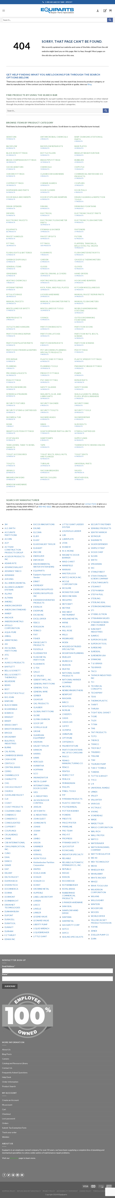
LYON (64, 543)
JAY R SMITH (39, 811)
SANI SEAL (67, 906)
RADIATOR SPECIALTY (72, 854)
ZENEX (94, 931)
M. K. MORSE (68, 551)
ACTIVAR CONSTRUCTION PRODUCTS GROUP (14, 550)
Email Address (8, 966)
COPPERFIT (10, 826)
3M (6, 524)
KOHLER (37, 877)
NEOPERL (66, 686)
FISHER (36, 638)
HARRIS (37, 753)
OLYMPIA (66, 730)
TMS (93, 728)
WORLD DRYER (98, 916)
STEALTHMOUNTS (99, 582)
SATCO (65, 929)
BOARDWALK (11, 709)
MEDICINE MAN (69, 596)
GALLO (36, 672)
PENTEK (66, 771)
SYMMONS (96, 659)
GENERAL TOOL (40, 687)
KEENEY (37, 850)
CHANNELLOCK (12, 775)
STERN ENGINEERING (101, 606)
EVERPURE (38, 610)
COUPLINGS (10, 830)
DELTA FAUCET (12, 877)
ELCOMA (37, 532)
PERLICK (66, 779)
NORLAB (66, 710)
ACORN (8, 539)
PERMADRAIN (68, 783)
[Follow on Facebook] (4, 1175)
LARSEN (37, 900)
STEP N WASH (97, 590)
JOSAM (36, 830)
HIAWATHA (38, 765)
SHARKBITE (96, 540)
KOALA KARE (39, 873)
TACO (94, 671)
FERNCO (37, 630)
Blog (90, 84)
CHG (7, 783)
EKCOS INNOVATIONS (44, 524)
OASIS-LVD (67, 722)
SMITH (94, 560)
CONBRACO (10, 815)
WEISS (94, 866)
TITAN (94, 724)
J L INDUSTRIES (40, 796)
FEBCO (36, 622)
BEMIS (8, 685)
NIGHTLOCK (68, 706)
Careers (5, 1059)
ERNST (36, 581)
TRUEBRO (95, 752)
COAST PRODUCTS (14, 807)
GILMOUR (38, 699)
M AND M (66, 547)
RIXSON (66, 877)
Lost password (8, 1118)
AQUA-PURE (10, 632)
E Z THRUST (10, 935)
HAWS (36, 757)
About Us (6, 1049)
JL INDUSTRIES (40, 815)
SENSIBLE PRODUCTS (101, 528)
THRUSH (95, 708)
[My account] (97, 11)
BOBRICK (9, 713)
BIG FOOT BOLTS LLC (15, 693)
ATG (7, 655)
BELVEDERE (10, 681)
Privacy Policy (49, 1191)
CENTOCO (10, 763)
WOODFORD (97, 908)
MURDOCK (67, 661)
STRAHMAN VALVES (100, 618)
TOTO (94, 736)
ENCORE (37, 552)
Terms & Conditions (101, 1191)
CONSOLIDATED (12, 822)
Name (5, 974)
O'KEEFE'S (67, 714)
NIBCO (65, 702)
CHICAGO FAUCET (13, 787)
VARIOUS (95, 803)
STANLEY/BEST (98, 572)
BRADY (8, 721)
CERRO (8, 771)
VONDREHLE (97, 815)
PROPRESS (67, 838)
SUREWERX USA (98, 655)
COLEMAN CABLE (13, 811)
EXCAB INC (38, 615)
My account (7, 1105)
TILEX (93, 720)
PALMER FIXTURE (70, 746)
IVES (35, 792)
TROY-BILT (96, 748)
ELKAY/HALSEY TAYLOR (44, 544)
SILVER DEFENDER (99, 544)
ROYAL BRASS (68, 889)
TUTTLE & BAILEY (99, 776)
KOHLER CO (39, 881)
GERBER (37, 695)
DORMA (8, 893)
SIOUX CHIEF (97, 552)
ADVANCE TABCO (13, 571)
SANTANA (67, 917)
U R (92, 784)
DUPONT (9, 915)
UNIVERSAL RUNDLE (100, 787)
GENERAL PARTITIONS (44, 683)
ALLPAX (8, 593)
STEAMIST (96, 586)
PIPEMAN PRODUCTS (72, 799)
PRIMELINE (67, 826)
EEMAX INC (10, 939)
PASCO (65, 756)
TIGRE (94, 716)
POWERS (66, 815)
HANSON (37, 750)
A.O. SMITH (10, 528)
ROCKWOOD (68, 881)
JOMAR (36, 826)
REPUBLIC (67, 869)
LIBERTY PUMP (40, 924)
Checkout (6, 1114)
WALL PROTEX (97, 835)
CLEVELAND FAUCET (14, 795)
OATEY (65, 726)
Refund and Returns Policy (29, 1191)
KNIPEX (37, 869)
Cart (4, 1109)
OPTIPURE (67, 738)
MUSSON (66, 665)
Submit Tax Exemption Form (14, 1128)
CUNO (8, 853)
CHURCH (9, 791)
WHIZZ (94, 881)
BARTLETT (10, 666)
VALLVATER (96, 799)
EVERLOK (37, 607)
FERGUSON (38, 626)
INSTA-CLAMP (40, 781)
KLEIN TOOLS (39, 858)
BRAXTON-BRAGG (13, 729)
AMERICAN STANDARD (15, 609)
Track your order (9, 1132)
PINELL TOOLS (69, 791)
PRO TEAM (67, 830)
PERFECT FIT (68, 775)
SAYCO (65, 933)
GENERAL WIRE (40, 691)
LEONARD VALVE (41, 920)
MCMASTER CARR (70, 592)
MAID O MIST (68, 561)
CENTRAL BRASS (12, 767)
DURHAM (9, 931)
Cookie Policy (85, 1191)
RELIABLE (66, 858)
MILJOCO (66, 626)
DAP (7, 869)
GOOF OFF (38, 723)
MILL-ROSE (67, 630)
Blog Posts (7, 1054)
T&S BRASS (96, 667)
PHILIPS (66, 787)
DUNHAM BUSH (12, 911)
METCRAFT (67, 604)
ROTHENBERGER (70, 885)
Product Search (9, 1086)
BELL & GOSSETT (13, 670)
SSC (93, 568)
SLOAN (94, 556)
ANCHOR (9, 617)
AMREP (8, 613)
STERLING (95, 598)
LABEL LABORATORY (43, 897)
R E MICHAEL (68, 850)
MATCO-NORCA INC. (72, 577)
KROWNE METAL (41, 889)
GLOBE (36, 715)
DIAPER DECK (11, 881)
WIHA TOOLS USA (99, 885)
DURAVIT (9, 927)
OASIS (65, 718)
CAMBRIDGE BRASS (14, 755)
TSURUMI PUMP (98, 764)
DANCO (8, 861)
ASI (6, 644)
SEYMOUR (95, 536)
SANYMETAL (68, 921)
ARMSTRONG (11, 640)
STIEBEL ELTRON (99, 614)
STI (92, 610)
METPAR (66, 608)
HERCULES (38, 761)
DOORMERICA (11, 889)
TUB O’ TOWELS (98, 768)
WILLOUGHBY (97, 900)
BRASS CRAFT (11, 725)
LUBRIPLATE (68, 539)
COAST (8, 803)
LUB (64, 535)
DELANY (8, 873)
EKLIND (36, 528)
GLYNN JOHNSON (41, 719)
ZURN (93, 938)
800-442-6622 (45, 506)
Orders (5, 1123)
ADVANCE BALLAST (14, 567)
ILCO (35, 773)
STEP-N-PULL (97, 594)
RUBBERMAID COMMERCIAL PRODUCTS (68, 895)
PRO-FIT (66, 834)
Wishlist (5, 1137)
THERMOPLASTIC (99, 700)
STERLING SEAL (98, 602)
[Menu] (3, 10)
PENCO (65, 767)
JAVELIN (37, 807)
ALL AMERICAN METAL (15, 583)
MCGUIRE (66, 588)
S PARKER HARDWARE (72, 902)
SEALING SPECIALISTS (72, 937)
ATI (6, 658)
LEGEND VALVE (40, 916)
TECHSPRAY (96, 692)
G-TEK (36, 668)
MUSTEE (66, 669)
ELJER (36, 536)
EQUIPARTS (39, 570)
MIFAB (65, 622)
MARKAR (66, 569)
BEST (7, 689)
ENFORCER (38, 560)
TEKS (93, 696)
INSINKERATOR (40, 777)
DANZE (8, 865)
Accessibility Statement (67, 1191)
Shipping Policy (8, 1191)
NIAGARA (66, 698)
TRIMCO (95, 744)
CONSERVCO (11, 818)
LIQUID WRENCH (41, 928)
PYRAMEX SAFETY (70, 842)
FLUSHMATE (39, 664)
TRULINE (95, 756)
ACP (7, 543)
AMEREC (9, 601)
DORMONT (10, 897)
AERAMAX (9, 575)
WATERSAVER (97, 843)
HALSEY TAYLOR (41, 746)
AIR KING (9, 579)
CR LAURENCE (11, 834)
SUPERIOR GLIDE (99, 639)
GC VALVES (38, 675)
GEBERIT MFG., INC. (42, 679)
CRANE (8, 838)
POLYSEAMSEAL (69, 807)
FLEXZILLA (38, 649)
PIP (63, 795)
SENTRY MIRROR (99, 532)
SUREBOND (96, 647)
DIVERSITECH (11, 885)
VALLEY (94, 795)
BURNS (8, 747)
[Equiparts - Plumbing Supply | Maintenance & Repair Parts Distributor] (57, 10)
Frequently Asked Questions (14, 1072)
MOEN (65, 642)
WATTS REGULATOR (100, 854)
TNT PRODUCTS (98, 732)
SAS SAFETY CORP (71, 925)
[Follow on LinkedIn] (18, 1175)
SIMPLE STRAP (98, 548)
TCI (92, 682)
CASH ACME (10, 759)
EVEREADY (38, 585)
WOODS (95, 912)
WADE (94, 819)
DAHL (7, 857)
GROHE (36, 731)
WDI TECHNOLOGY (100, 862)
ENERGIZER (38, 556)
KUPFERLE (38, 893)
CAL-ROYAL (10, 751)
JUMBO (36, 838)
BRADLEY (9, 717)
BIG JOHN (9, 697)
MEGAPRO (67, 600)
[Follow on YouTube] (22, 1175)
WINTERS (95, 904)
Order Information (10, 1082)
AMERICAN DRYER (13, 605)
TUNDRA (95, 772)
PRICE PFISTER (69, 822)
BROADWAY (10, 737)
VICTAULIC (96, 807)
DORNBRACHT (12, 900)
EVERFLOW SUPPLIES (43, 589)
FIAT (35, 634)
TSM (93, 760)
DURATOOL (10, 923)
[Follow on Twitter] (9, 1175)
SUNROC (95, 635)
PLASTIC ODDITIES (71, 803)
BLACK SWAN (11, 705)
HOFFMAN (38, 769)
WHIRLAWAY (97, 874)
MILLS (65, 634)
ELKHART (37, 548)
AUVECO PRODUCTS (14, 662)
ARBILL (8, 636)
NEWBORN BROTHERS (72, 690)
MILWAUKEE (68, 638)
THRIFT (94, 704)
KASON (36, 842)
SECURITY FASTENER (101, 524)
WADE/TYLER (97, 823)
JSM (35, 834)
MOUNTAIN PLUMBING (73, 653)
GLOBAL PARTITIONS (43, 711)
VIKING (94, 811)
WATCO (94, 839)
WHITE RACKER (98, 877)
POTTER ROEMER (70, 811)
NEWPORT (67, 694)
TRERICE (95, 740)
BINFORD (9, 701)
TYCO (93, 780)
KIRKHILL (37, 854)
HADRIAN (37, 742)
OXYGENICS (67, 742)
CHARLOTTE (10, 779)
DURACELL (10, 919)
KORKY (36, 885)
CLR (6, 799)
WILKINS (95, 896)
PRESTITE (67, 818)
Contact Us (7, 1068)
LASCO (36, 905)
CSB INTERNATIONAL (15, 842)
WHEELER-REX (97, 870)
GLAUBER (37, 707)
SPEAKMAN (96, 564)
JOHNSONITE (39, 822)
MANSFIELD (67, 565)
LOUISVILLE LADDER (71, 531)
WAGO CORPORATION (102, 827)
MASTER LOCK (69, 573)
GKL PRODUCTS (41, 703)
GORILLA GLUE (40, 727)
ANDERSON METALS (14, 621)
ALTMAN (9, 597)
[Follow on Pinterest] (13, 1175)
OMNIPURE (67, 734)
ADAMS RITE (11, 563)
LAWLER (37, 912)
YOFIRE (94, 927)
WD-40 (94, 858)
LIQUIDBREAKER (41, 932)
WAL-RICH (95, 831)
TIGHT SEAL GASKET (101, 712)
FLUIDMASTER (40, 653)
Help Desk (6, 1077)
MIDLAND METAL (70, 618)
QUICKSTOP (68, 846)
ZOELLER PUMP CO (100, 935)
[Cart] (111, 11)
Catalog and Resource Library (15, 1063)
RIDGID (65, 873)
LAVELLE (37, 908)
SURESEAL (95, 651)
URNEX (94, 792)
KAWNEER (38, 846)
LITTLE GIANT (40, 936)
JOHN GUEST (39, 818)
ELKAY (36, 540)
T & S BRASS (96, 663)
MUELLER (66, 657)
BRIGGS (8, 733)
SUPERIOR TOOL (99, 643)
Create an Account (10, 1100)
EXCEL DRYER (39, 618)
